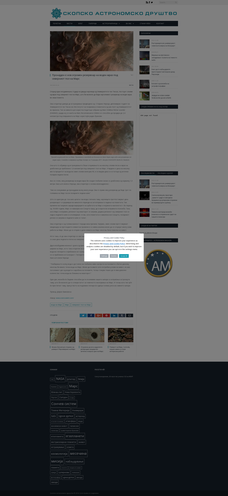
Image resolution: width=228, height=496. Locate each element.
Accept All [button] (124, 256)
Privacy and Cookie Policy (114, 243)
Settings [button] (104, 256)
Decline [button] (113, 256)
